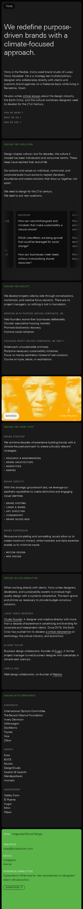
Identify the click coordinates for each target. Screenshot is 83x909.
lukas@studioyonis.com (18, 848)
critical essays (31, 96)
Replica (57, 674)
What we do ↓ (12, 117)
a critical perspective (58, 632)
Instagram (9, 860)
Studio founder (13, 619)
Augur (58, 651)
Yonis (9, 6)
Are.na (7, 864)
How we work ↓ (13, 113)
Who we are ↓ (12, 122)
